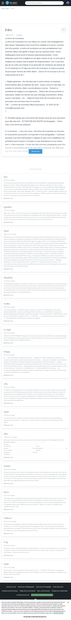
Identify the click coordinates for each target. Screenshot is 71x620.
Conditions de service (23, 595)
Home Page (5, 8)
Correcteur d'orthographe (43, 587)
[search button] (62, 3)
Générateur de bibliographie (26, 587)
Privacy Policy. (58, 613)
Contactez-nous (11, 587)
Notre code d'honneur (43, 591)
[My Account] (67, 3)
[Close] (68, 602)
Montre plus (35, 151)
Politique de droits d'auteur (10, 591)
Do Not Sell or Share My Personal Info (35, 616)
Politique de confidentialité (60, 591)
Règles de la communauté (27, 591)
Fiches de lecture (58, 587)
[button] (3, 3)
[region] (35, 610)
